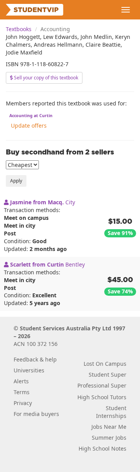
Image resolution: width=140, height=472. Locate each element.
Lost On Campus (105, 363)
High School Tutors (101, 397)
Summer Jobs (109, 437)
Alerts (21, 381)
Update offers (29, 125)
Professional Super (101, 385)
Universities (29, 370)
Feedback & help (35, 359)
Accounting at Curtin (30, 115)
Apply (16, 180)
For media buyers (36, 414)
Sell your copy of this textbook (45, 77)
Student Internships (111, 411)
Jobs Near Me (108, 426)
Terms (22, 392)
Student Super (107, 374)
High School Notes (102, 448)
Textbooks (19, 29)
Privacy (23, 403)
